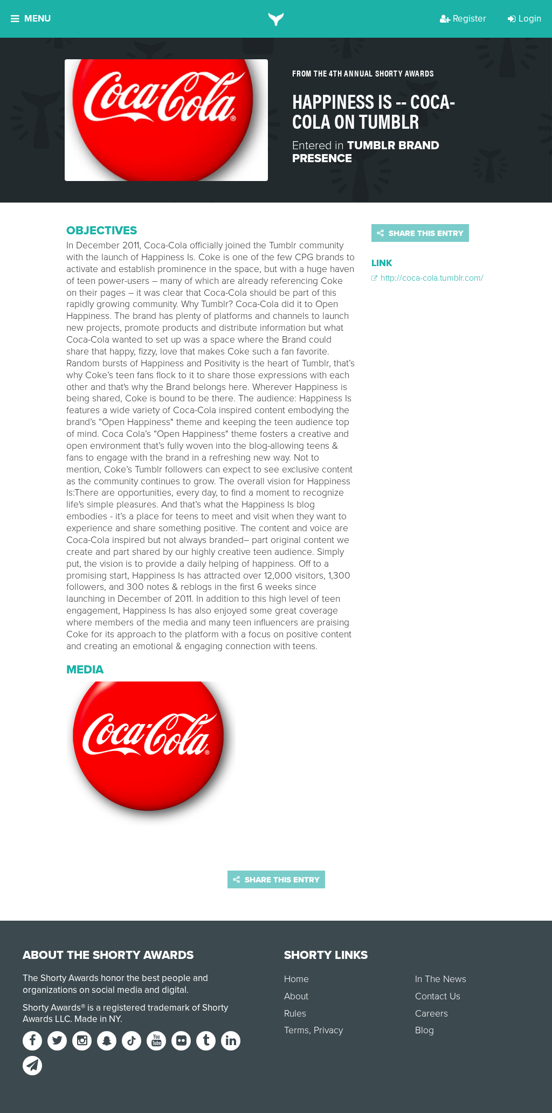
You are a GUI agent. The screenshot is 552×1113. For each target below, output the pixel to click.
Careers (431, 1013)
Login (530, 18)
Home (296, 979)
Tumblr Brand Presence (365, 151)
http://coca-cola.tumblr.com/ (431, 278)
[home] (276, 19)
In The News (440, 979)
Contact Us (437, 996)
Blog (424, 1030)
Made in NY (97, 1019)
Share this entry (425, 233)
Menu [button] (37, 18)
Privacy (328, 1030)
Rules (295, 1013)
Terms (296, 1030)
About (296, 996)
